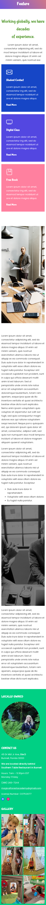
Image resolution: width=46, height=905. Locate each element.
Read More (11, 104)
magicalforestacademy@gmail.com (21, 788)
